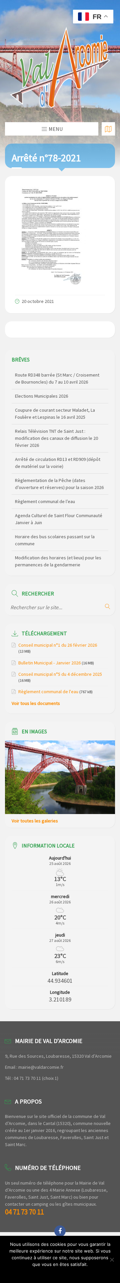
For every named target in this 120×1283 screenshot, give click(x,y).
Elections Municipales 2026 (41, 396)
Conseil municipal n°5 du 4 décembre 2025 (60, 674)
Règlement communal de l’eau (45, 501)
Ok (60, 1273)
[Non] (111, 1259)
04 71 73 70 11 (24, 1211)
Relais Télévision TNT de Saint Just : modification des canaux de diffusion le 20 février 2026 (56, 438)
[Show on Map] (108, 129)
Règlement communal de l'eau (48, 692)
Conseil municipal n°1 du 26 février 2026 (57, 645)
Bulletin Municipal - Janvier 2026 (49, 663)
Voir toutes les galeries (35, 821)
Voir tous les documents (36, 703)
